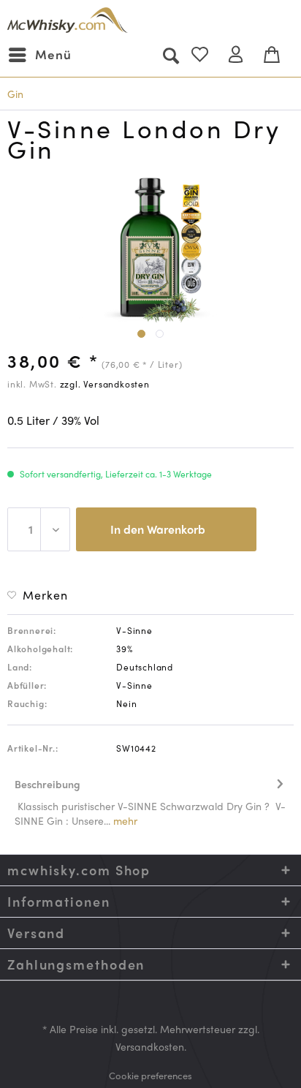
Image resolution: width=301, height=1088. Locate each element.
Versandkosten (149, 1046)
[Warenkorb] (277, 54)
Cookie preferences (150, 1075)
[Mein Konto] (241, 54)
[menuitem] (39, 54)
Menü (53, 54)
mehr (123, 820)
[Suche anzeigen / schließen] (170, 54)
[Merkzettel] (206, 54)
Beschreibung (47, 784)
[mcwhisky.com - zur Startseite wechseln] (67, 20)
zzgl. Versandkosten (105, 383)
